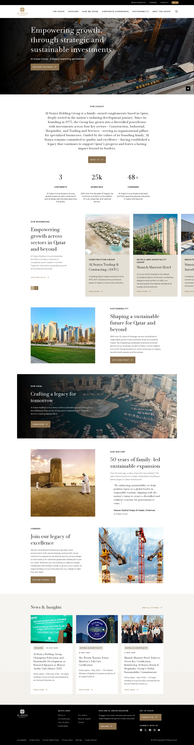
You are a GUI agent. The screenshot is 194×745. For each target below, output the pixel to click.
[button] (45, 67)
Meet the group (162, 11)
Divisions (73, 11)
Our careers (82, 715)
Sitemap (78, 740)
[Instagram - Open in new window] (154, 730)
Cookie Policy (34, 740)
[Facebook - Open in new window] (150, 730)
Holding (38, 648)
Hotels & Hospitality (91, 648)
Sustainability (140, 11)
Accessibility (21, 740)
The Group (59, 11)
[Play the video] (188, 88)
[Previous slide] (32, 288)
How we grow (90, 11)
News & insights (138, 2)
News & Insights (84, 719)
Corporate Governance (115, 11)
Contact (164, 2)
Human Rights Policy (50, 740)
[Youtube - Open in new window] (159, 730)
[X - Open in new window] (145, 730)
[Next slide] (36, 288)
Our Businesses (64, 719)
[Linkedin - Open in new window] (141, 730)
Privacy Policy (67, 740)
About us (61, 715)
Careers (153, 2)
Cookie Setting (90, 740)
